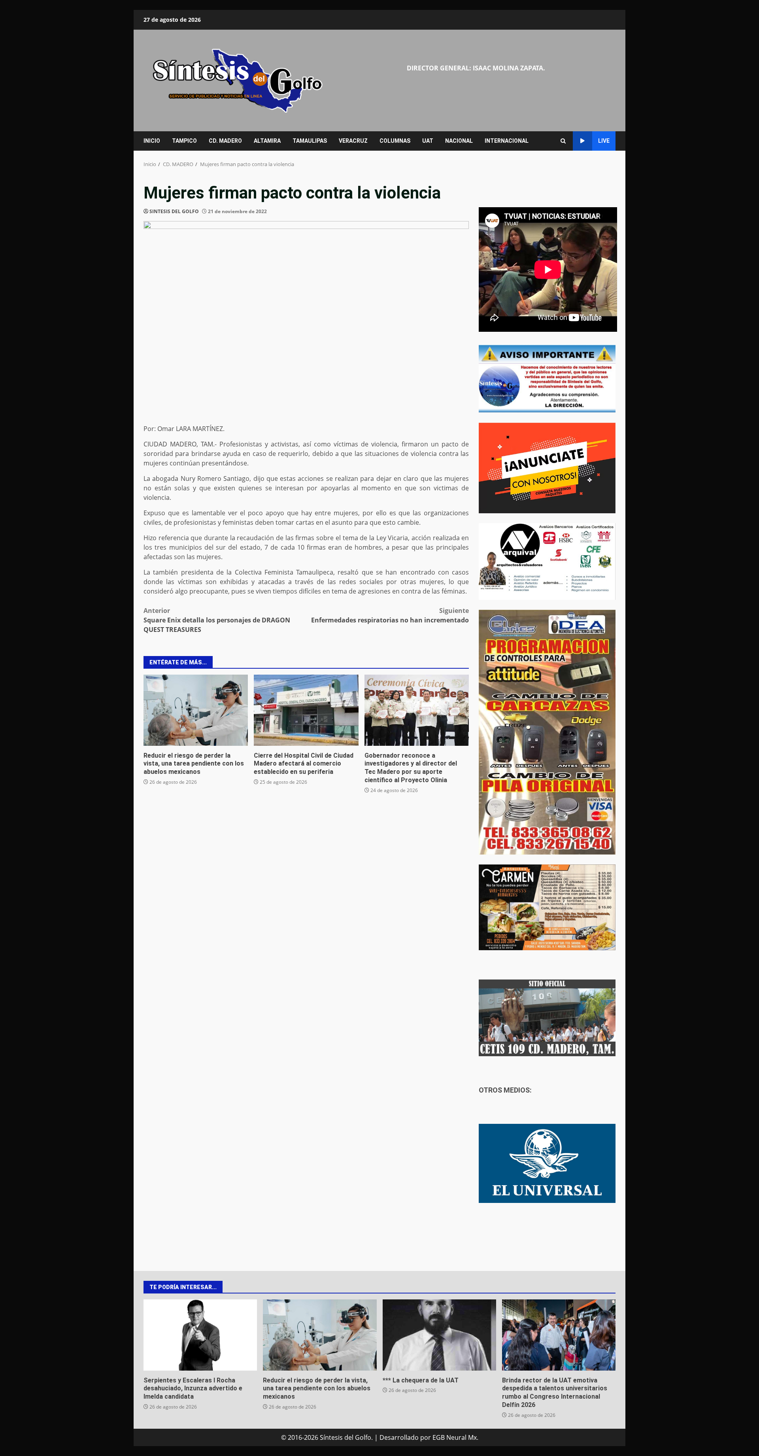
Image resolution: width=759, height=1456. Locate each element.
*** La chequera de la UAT (439, 1335)
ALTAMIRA (267, 141)
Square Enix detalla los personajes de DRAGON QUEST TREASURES (216, 620)
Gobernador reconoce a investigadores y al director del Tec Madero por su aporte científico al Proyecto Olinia (416, 710)
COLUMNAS (395, 141)
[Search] (563, 141)
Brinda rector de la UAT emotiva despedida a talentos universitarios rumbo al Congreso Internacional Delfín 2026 (559, 1335)
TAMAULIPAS (310, 141)
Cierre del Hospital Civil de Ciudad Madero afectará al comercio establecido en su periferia (306, 710)
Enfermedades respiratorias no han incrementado (390, 615)
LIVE (604, 141)
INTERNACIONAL (507, 141)
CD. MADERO (225, 141)
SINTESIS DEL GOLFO (174, 211)
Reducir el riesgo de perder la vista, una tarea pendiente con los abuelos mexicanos (195, 710)
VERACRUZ (353, 141)
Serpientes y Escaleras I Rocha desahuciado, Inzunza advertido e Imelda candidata (200, 1335)
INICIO (151, 141)
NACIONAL (459, 141)
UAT (427, 141)
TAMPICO (184, 141)
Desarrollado (399, 1437)
